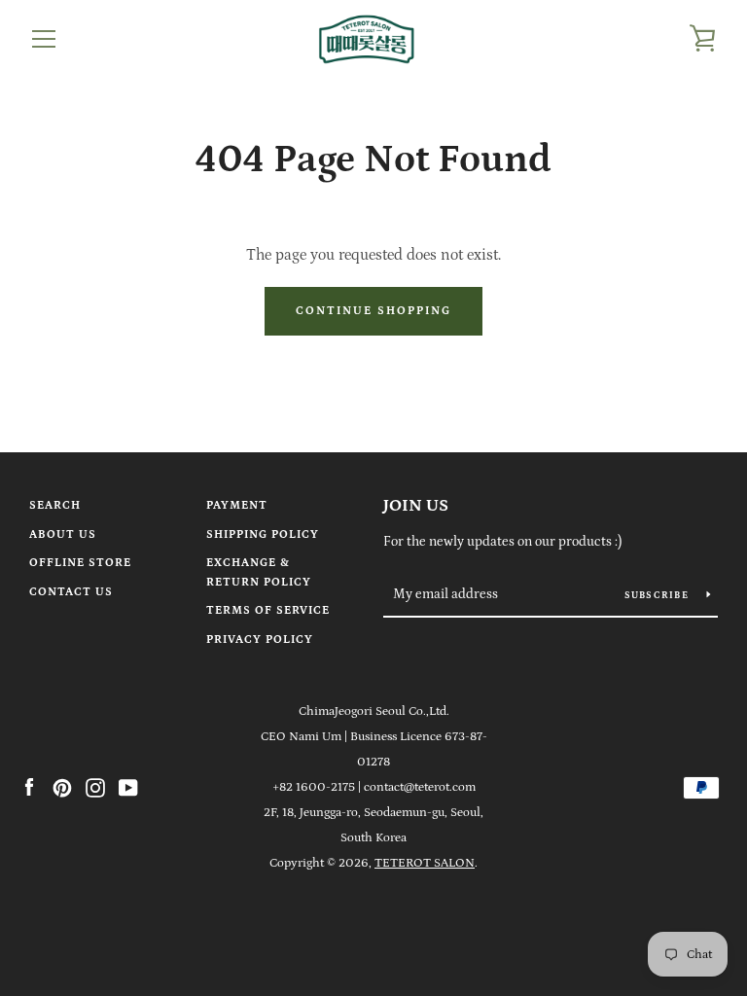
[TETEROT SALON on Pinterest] (62, 786)
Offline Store (80, 562)
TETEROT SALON (424, 863)
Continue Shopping (373, 310)
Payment (236, 505)
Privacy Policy (259, 639)
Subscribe (658, 595)
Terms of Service (268, 610)
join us (415, 506)
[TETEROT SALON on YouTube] (128, 786)
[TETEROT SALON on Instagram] (95, 786)
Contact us (71, 592)
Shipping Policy (262, 534)
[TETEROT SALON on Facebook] (29, 786)
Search (55, 505)
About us (62, 534)
